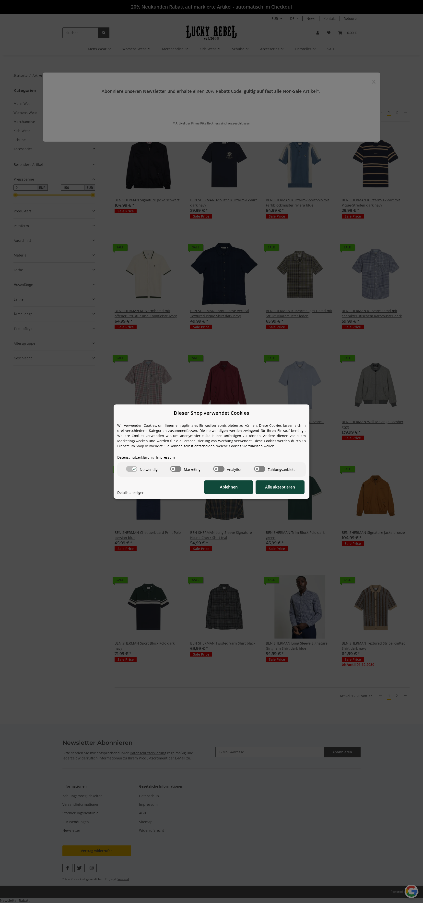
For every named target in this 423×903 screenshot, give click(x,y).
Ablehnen (229, 487)
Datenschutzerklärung (135, 457)
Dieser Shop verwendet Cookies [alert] (211, 413)
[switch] (131, 469)
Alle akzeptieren (280, 487)
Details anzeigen (130, 492)
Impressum (165, 457)
